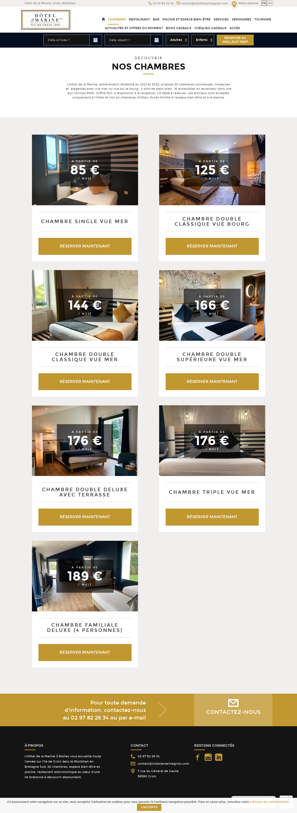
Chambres (117, 19)
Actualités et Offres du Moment (134, 28)
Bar (156, 19)
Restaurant (139, 19)
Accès (235, 28)
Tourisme (262, 19)
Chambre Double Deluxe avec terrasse (85, 492)
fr (264, 3)
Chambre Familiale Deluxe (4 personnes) (85, 627)
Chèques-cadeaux (210, 28)
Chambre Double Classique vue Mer (85, 356)
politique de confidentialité (269, 801)
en (270, 3)
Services (221, 19)
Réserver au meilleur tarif (235, 40)
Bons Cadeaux (178, 28)
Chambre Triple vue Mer (212, 492)
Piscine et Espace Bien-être (186, 19)
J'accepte (149, 807)
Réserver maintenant (85, 246)
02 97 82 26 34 (90, 718)
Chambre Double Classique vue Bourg (212, 221)
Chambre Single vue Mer (85, 221)
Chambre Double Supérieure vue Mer (212, 356)
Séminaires (241, 19)
